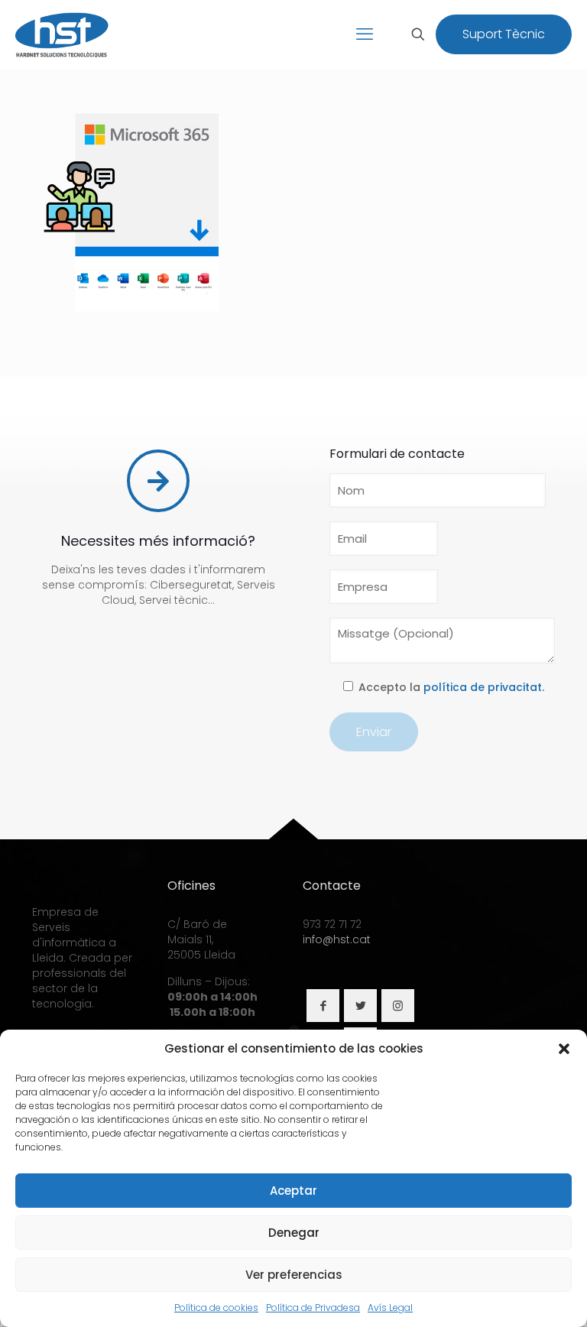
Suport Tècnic (503, 34)
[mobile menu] (365, 34)
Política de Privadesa (313, 1307)
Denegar (293, 1233)
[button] (564, 1048)
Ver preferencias (293, 1275)
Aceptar (293, 1191)
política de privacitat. (483, 687)
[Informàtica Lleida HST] (62, 34)
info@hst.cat (337, 939)
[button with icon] (322, 1005)
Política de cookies (216, 1307)
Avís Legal (390, 1307)
